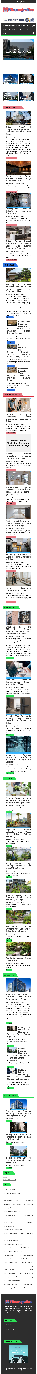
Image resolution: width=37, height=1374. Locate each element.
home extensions (28, 1204)
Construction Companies (11, 1197)
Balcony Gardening (9, 1190)
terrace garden (8, 1277)
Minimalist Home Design (10, 1233)
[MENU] (33, 25)
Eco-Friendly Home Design (11, 1200)
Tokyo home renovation (10, 1284)
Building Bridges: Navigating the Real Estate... (26, 99)
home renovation (9, 1219)
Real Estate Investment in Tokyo (13, 1251)
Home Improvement (11, 158)
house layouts (29, 1222)
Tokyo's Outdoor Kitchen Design (24, 1277)
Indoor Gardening (9, 1226)
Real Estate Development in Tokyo (13, 1244)
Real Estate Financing (27, 1248)
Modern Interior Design (10, 1237)
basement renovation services (12, 1193)
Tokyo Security (8, 1288)
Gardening (9, 812)
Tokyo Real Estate (28, 1284)
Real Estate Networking (26, 1255)
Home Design (9, 317)
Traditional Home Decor (21, 1288)
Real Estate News (9, 1259)
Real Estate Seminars (27, 1259)
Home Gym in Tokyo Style (11, 1208)
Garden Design (29, 1200)
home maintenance (9, 1215)
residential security (9, 1266)
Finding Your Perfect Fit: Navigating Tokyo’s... (26, 81)
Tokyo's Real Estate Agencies (12, 1280)
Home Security (10, 657)
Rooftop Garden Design (26, 1266)
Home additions (16, 1204)
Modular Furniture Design (11, 1240)
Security (31, 1269)
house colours (8, 1222)
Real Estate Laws (8, 1255)
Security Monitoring (9, 1273)
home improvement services (12, 1211)
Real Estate (9, 1023)
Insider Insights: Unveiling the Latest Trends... (10, 98)
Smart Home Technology (26, 1273)
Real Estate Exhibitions (10, 1248)
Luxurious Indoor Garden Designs (13, 1229)
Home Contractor (10, 432)
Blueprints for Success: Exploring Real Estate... (10, 81)
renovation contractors (10, 1262)
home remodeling (28, 1215)
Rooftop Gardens (9, 1269)
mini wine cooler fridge (26, 1233)
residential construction (26, 1262)
